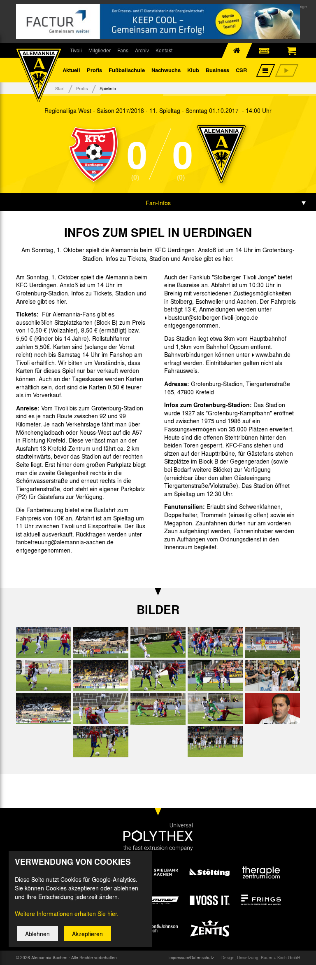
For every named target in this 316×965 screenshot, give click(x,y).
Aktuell (71, 70)
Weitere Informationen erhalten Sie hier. (66, 913)
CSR (241, 70)
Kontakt (164, 50)
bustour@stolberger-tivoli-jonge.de (213, 317)
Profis (94, 70)
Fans (122, 50)
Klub (193, 70)
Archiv (142, 50)
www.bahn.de (273, 354)
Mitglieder (99, 50)
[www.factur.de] (158, 21)
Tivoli (76, 50)
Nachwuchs (166, 70)
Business (217, 70)
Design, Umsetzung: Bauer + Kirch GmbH (260, 957)
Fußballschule (127, 70)
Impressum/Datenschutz (191, 957)
